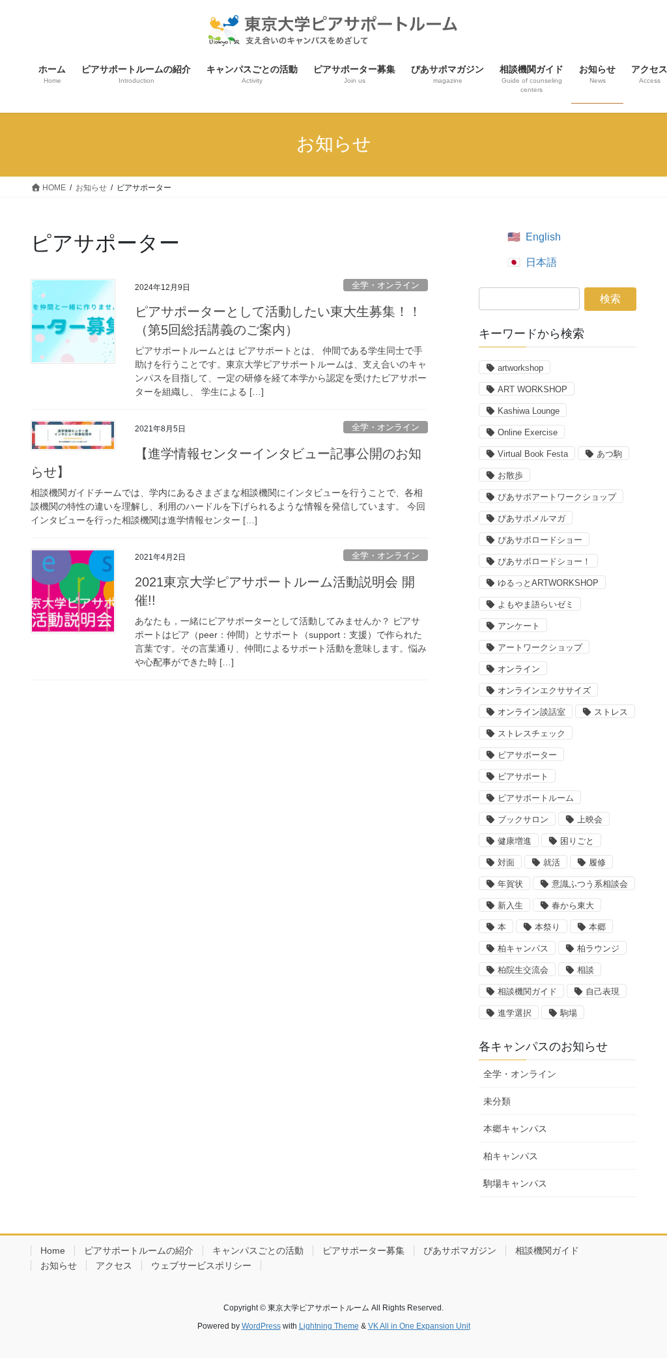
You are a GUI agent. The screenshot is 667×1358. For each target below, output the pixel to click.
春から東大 (573, 905)
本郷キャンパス (515, 1128)
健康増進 (515, 841)
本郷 (597, 927)
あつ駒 (609, 454)
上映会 (590, 819)
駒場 (568, 1013)
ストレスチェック (531, 733)
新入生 (510, 905)
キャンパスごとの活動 (258, 1250)
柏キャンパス (523, 948)
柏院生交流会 (523, 970)
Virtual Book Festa (533, 454)
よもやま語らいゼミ (536, 604)
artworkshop (520, 368)
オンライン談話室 (531, 712)
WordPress (261, 1326)
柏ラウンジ (598, 948)
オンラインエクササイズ (544, 690)
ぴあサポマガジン (459, 1250)
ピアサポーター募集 (363, 1250)
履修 (597, 862)
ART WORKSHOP (532, 389)
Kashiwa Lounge (529, 411)
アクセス (114, 1265)
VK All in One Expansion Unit (419, 1326)
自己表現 (602, 991)
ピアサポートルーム (536, 798)
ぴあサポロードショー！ (544, 561)
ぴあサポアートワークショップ (557, 497)
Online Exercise (528, 432)
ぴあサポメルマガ (531, 518)
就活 (551, 862)
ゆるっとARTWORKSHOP (548, 583)
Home (52, 1250)
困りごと (577, 841)
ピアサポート (523, 776)
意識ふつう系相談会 (590, 884)
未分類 (497, 1101)
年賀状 (510, 884)
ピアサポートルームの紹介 (138, 1250)
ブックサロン (523, 819)
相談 (585, 970)
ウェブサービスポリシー (201, 1265)
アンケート (519, 626)
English (543, 236)
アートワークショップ (540, 647)
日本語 (541, 262)
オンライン (519, 669)
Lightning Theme (329, 1326)
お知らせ (58, 1265)
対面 (506, 862)
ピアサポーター (527, 755)
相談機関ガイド (527, 991)
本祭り (547, 927)
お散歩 (510, 475)
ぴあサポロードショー (540, 540)
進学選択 (515, 1013)
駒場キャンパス (515, 1183)
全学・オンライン (385, 285)
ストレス (611, 712)
